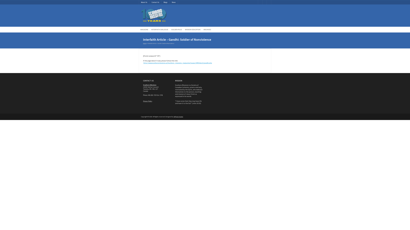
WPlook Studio (178, 117)
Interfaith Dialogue (159, 29)
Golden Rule (176, 29)
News (174, 2)
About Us (144, 2)
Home (144, 43)
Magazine (144, 29)
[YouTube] (260, 2)
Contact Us (155, 2)
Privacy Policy (147, 101)
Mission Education (192, 29)
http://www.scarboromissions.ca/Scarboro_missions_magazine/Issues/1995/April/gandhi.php (177, 63)
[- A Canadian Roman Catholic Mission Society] (162, 21)
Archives (207, 29)
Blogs (165, 2)
